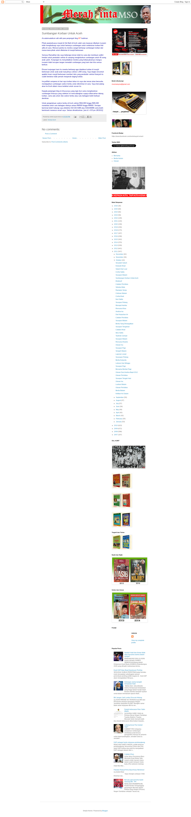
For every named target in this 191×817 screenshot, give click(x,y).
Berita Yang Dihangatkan (124, 324)
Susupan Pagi (121, 348)
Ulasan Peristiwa (122, 375)
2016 (116, 236)
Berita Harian (118, 158)
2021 (116, 221)
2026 (116, 206)
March (118, 415)
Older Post (102, 138)
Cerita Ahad (120, 296)
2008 (116, 431)
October (119, 260)
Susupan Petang (121, 302)
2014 (116, 242)
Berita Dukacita (121, 360)
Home (74, 138)
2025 (116, 209)
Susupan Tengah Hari (123, 378)
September (120, 397)
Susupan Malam (121, 275)
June (118, 406)
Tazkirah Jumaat (121, 336)
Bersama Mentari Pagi (123, 369)
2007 (116, 435)
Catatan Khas (129, 754)
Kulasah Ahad (121, 266)
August (118, 400)
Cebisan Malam (121, 293)
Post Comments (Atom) (59, 142)
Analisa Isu (119, 311)
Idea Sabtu (119, 333)
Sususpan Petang (122, 357)
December (120, 254)
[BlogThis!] (83, 117)
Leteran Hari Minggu (123, 363)
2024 (116, 212)
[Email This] (80, 117)
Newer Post (46, 138)
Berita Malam (120, 390)
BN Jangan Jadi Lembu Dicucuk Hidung (128, 697)
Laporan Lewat (121, 354)
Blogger (105, 811)
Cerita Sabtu (120, 272)
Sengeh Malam (121, 351)
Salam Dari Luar (121, 269)
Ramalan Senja (121, 290)
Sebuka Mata (120, 287)
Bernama (117, 156)
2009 (116, 428)
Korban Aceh (52, 120)
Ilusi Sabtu (119, 299)
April (118, 413)
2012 (116, 248)
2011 (116, 251)
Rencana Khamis (122, 342)
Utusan (116, 161)
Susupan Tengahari (123, 327)
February (119, 419)
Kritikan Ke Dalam (122, 394)
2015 (116, 239)
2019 (116, 227)
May (117, 410)
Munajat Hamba (121, 305)
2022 (116, 218)
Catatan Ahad (120, 330)
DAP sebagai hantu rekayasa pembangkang (129, 742)
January (119, 422)
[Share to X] (85, 117)
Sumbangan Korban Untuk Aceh (127, 278)
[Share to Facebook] (88, 117)
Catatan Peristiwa (122, 284)
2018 (116, 230)
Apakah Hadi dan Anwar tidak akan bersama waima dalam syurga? (134, 654)
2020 (116, 224)
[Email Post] (75, 116)
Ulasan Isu (119, 345)
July (117, 403)
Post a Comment (51, 134)
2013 (116, 245)
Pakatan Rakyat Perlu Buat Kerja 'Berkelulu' (129, 770)
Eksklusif (119, 281)
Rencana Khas (121, 308)
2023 (116, 215)
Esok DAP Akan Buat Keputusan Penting (128, 670)
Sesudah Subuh (121, 263)
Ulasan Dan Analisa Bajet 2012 (127, 372)
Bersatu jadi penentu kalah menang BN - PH (133, 781)
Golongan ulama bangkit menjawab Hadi (133, 683)
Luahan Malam (121, 384)
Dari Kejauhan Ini (122, 314)
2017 (116, 233)
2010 (116, 425)
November (120, 257)
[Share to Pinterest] (90, 117)
